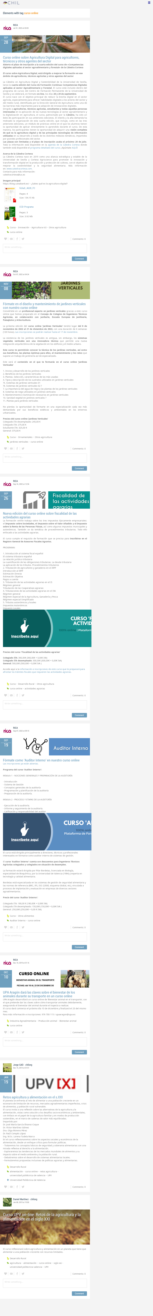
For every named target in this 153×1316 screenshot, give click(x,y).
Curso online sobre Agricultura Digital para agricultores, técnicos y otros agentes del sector (41, 59)
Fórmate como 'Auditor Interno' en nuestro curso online (41, 760)
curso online (16, 232)
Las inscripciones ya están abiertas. (21, 763)
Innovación (23, 227)
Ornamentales (25, 437)
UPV (50, 1175)
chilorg (28, 1065)
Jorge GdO (18, 1065)
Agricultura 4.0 (39, 227)
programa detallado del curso (45, 147)
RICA (15, 25)
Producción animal (47, 1020)
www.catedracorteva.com (19, 168)
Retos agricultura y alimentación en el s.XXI (33, 1097)
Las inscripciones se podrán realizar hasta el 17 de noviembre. (46, 332)
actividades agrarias (35, 688)
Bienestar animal (67, 1020)
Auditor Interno (17, 920)
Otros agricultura (57, 227)
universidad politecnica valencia (26, 1266)
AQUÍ (74, 147)
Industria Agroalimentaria (23, 1020)
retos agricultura (48, 1171)
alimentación (16, 1171)
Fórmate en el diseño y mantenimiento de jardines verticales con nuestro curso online (44, 306)
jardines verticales (19, 441)
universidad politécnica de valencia (27, 1175)
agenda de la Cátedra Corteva (64, 144)
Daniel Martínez (21, 1199)
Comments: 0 (79, 239)
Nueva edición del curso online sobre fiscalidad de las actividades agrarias (40, 515)
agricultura (15, 1263)
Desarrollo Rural (26, 683)
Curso (13, 227)
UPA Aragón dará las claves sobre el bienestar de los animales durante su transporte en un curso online (39, 994)
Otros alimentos (26, 915)
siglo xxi (58, 1263)
